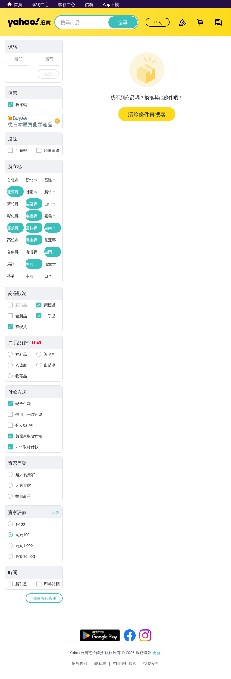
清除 (55, 512)
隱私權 (100, 663)
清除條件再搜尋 (147, 114)
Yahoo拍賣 (29, 22)
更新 (156, 652)
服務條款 (80, 663)
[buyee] (34, 121)
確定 (48, 74)
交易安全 (151, 663)
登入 (157, 22)
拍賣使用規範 (125, 663)
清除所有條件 (44, 598)
